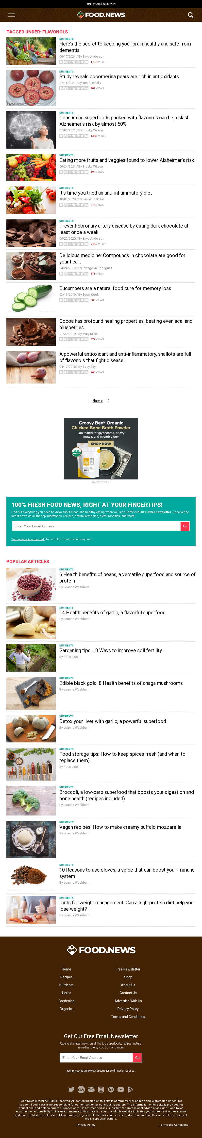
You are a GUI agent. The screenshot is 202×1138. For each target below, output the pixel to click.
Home (66, 969)
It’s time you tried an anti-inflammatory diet (105, 193)
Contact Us (128, 993)
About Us (128, 985)
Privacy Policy (128, 1009)
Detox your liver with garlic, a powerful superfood (112, 721)
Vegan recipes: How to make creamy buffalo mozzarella (120, 827)
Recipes (66, 977)
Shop (128, 977)
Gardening (67, 1001)
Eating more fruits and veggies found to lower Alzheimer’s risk (126, 160)
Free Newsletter (128, 969)
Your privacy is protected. (28, 539)
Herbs (66, 993)
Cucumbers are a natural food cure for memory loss (115, 288)
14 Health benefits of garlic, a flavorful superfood (112, 612)
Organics (66, 1009)
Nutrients (66, 985)
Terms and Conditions (128, 1017)
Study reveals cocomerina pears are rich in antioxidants (119, 76)
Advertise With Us (128, 1001)
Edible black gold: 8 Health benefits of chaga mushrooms (121, 683)
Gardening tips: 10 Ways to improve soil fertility (110, 650)
